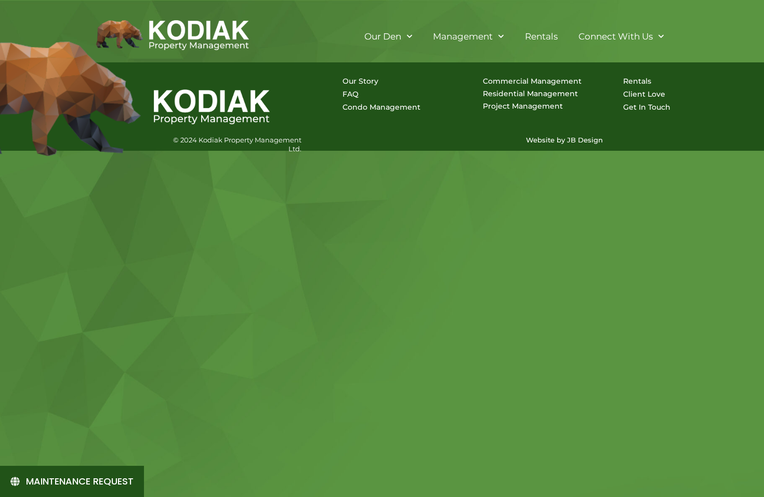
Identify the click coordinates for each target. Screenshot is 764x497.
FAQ (351, 94)
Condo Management (381, 107)
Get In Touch (646, 107)
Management (463, 36)
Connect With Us (615, 36)
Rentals (541, 36)
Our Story (360, 81)
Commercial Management (532, 81)
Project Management (523, 106)
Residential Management (530, 93)
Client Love (644, 94)
